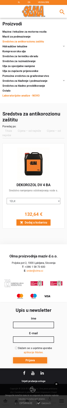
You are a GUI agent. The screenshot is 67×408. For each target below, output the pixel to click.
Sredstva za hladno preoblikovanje (23, 85)
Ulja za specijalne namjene (18, 66)
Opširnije (25, 403)
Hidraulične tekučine (14, 46)
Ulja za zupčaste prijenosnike (20, 71)
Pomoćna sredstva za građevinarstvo (25, 76)
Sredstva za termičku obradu (20, 56)
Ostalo (6, 90)
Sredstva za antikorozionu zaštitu (23, 41)
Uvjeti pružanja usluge (33, 381)
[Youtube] (33, 373)
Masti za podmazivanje (16, 36)
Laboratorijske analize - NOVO (21, 95)
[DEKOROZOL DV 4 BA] (33, 186)
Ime (33, 318)
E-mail (33, 333)
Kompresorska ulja (14, 51)
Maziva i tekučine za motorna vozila (24, 31)
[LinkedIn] (42, 373)
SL (19, 2)
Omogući (46, 403)
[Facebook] (24, 373)
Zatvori (56, 384)
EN (29, 2)
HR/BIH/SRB (43, 2)
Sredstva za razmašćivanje (19, 61)
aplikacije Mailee (33, 352)
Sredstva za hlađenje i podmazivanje (24, 80)
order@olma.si (35, 270)
